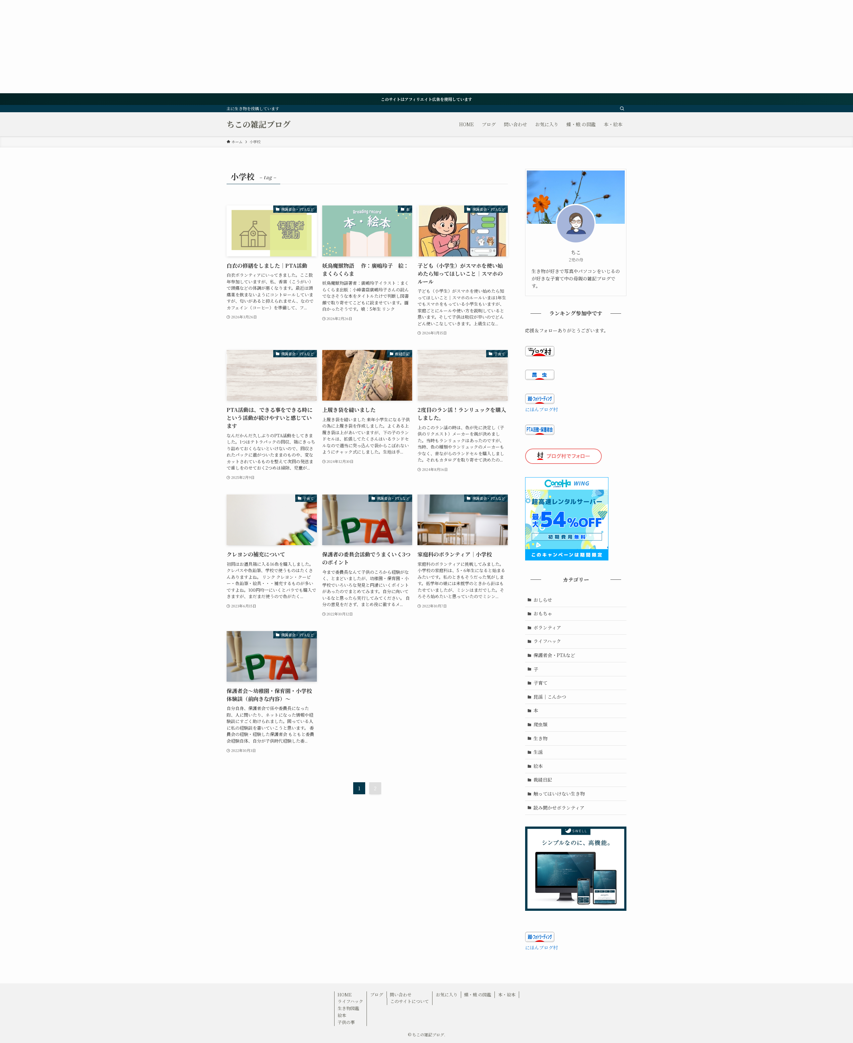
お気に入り (446, 994)
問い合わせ (401, 994)
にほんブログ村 (541, 409)
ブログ (376, 994)
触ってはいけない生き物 (559, 793)
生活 (538, 752)
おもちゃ (542, 613)
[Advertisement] (200, 46)
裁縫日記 (542, 779)
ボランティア (547, 627)
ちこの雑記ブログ (259, 124)
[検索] (622, 108)
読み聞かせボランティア (558, 807)
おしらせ (542, 599)
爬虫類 (540, 724)
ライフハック (547, 641)
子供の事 (346, 1022)
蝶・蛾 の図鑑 (477, 994)
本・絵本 (506, 994)
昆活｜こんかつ (549, 696)
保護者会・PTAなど (554, 655)
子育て (540, 682)
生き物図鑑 (348, 1008)
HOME (345, 994)
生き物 (540, 738)
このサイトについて (409, 1001)
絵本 (538, 766)
